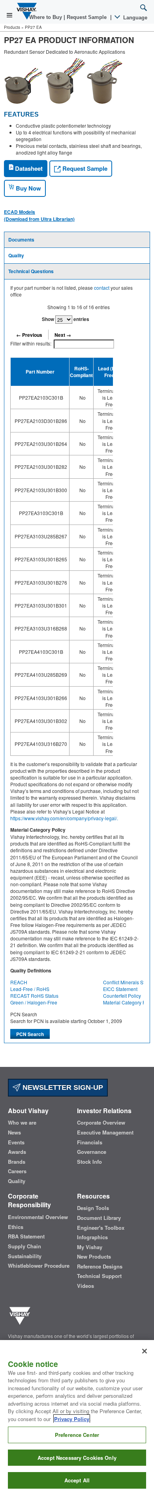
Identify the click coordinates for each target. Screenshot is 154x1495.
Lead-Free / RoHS (29, 988)
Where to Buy (46, 17)
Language (134, 18)
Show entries (65, 319)
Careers (17, 1171)
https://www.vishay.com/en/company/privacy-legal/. (64, 818)
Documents (21, 239)
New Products (94, 1256)
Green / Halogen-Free (33, 1002)
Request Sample (84, 168)
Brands (16, 1161)
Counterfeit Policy (122, 995)
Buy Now (27, 188)
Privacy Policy (71, 1419)
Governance (91, 1151)
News (14, 1132)
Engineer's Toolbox (100, 1227)
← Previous (29, 334)
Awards (17, 1151)
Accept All (77, 1480)
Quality (16, 255)
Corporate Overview (101, 1122)
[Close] (144, 1351)
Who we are (22, 1122)
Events (16, 1142)
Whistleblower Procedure (38, 1265)
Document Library (99, 1217)
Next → (62, 334)
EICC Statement (120, 988)
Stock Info (89, 1161)
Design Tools (93, 1208)
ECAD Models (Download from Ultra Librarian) (39, 215)
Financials (89, 1142)
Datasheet (28, 168)
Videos (85, 1285)
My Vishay (89, 1247)
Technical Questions (31, 271)
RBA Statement (26, 1236)
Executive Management (105, 1132)
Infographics (92, 1237)
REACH (18, 982)
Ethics (15, 1227)
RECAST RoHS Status (34, 995)
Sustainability (24, 1256)
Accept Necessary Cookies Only (77, 1457)
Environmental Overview (38, 1217)
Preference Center (77, 1434)
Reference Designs (99, 1266)
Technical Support (99, 1276)
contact (101, 287)
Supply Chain (24, 1246)
